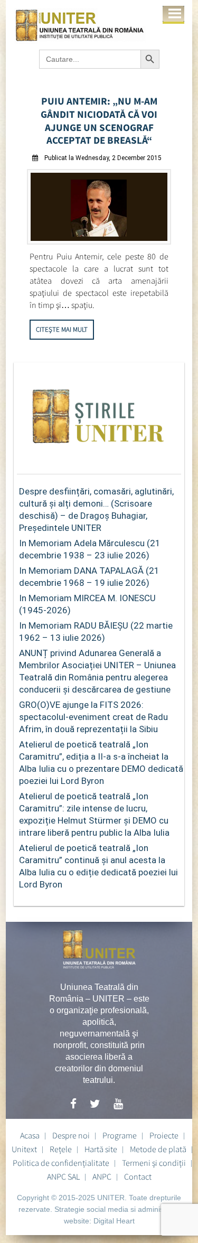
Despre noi (71, 1135)
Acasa (30, 1135)
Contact (138, 1176)
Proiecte (163, 1135)
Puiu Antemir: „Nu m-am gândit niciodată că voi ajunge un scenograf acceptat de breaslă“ (99, 120)
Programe (119, 1135)
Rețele (61, 1149)
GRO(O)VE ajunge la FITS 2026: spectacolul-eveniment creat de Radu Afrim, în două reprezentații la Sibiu (93, 716)
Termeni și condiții (154, 1162)
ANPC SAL (63, 1176)
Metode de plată (158, 1149)
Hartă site (100, 1149)
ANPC (101, 1176)
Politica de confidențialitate (61, 1162)
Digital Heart (114, 1221)
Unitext (24, 1149)
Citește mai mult (62, 329)
